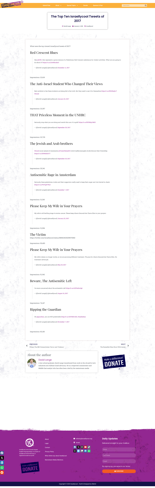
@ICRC (39, 60)
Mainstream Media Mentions (54, 460)
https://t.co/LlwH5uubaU (51, 62)
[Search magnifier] (145, 5)
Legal (46, 443)
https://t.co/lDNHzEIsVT (42, 153)
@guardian (40, 317)
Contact (47, 447)
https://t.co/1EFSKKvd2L (69, 317)
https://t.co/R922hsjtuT (109, 91)
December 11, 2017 (64, 68)
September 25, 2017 (64, 159)
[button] (2, 453)
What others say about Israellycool (56, 456)
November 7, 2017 (63, 322)
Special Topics (71, 5)
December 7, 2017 (63, 190)
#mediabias (82, 317)
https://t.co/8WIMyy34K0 (87, 122)
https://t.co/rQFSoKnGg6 (74, 288)
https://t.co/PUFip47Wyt (42, 185)
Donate (85, 5)
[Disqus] (77, 404)
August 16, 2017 (63, 293)
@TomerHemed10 (64, 151)
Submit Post (46, 5)
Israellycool (89, 26)
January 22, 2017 (63, 99)
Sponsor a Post (98, 5)
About (57, 5)
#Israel (36, 94)
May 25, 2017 (62, 265)
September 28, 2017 (64, 127)
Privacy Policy (49, 451)
